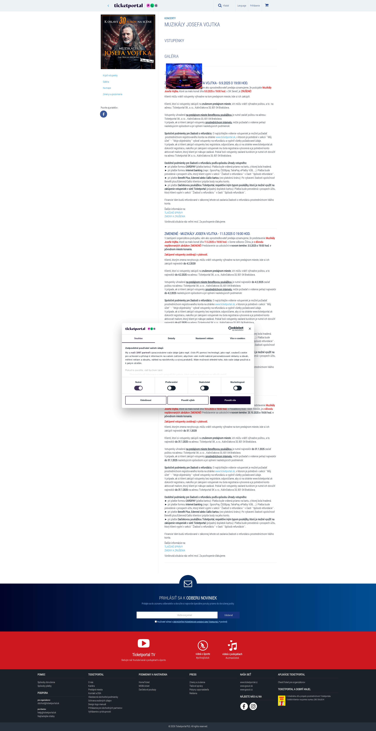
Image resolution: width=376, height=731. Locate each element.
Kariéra (91, 685)
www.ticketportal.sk (225, 137)
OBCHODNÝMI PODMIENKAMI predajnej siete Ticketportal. (196, 621)
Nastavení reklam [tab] (205, 338)
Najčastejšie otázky (46, 716)
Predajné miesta (95, 689)
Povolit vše (230, 400)
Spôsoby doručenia (46, 682)
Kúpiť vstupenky (110, 75)
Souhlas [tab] (138, 338)
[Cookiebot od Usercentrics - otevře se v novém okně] (230, 328)
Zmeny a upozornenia (112, 94)
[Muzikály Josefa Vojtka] (184, 76)
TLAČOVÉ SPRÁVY (173, 212)
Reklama (193, 693)
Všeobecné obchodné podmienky (103, 696)
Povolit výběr (188, 400)
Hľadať (226, 5)
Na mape (107, 87)
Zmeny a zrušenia (197, 682)
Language (241, 5)
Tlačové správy (196, 685)
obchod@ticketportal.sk (48, 703)
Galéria (106, 81)
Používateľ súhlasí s (192, 621)
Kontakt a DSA (94, 693)
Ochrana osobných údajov (100, 700)
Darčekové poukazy (147, 689)
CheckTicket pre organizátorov (291, 682)
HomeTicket (144, 682)
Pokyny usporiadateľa (199, 689)
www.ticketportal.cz (248, 682)
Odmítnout (145, 400)
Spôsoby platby (45, 685)
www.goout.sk (246, 685)
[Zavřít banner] (250, 329)
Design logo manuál (97, 704)
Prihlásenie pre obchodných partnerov (105, 707)
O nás (90, 682)
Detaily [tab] (171, 338)
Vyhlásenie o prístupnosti (99, 711)
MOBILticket (144, 685)
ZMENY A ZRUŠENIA (174, 216)
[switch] (171, 388)
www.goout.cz (246, 689)
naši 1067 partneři (141, 352)
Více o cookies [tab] (237, 338)
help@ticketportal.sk (47, 712)
